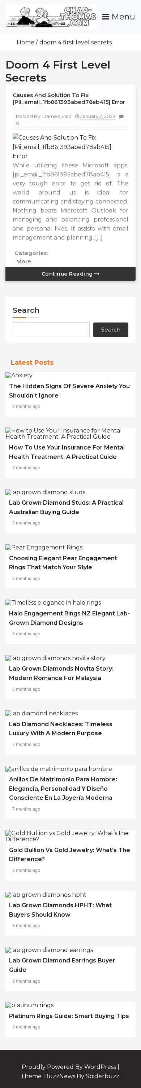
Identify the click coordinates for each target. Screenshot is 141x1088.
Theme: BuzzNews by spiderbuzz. (70, 1076)
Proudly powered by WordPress (70, 1066)
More (23, 261)
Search (26, 310)
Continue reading (68, 274)
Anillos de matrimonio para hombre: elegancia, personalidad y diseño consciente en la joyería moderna (63, 788)
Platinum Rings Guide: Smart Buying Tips (69, 1016)
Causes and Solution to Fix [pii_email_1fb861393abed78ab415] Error (69, 98)
